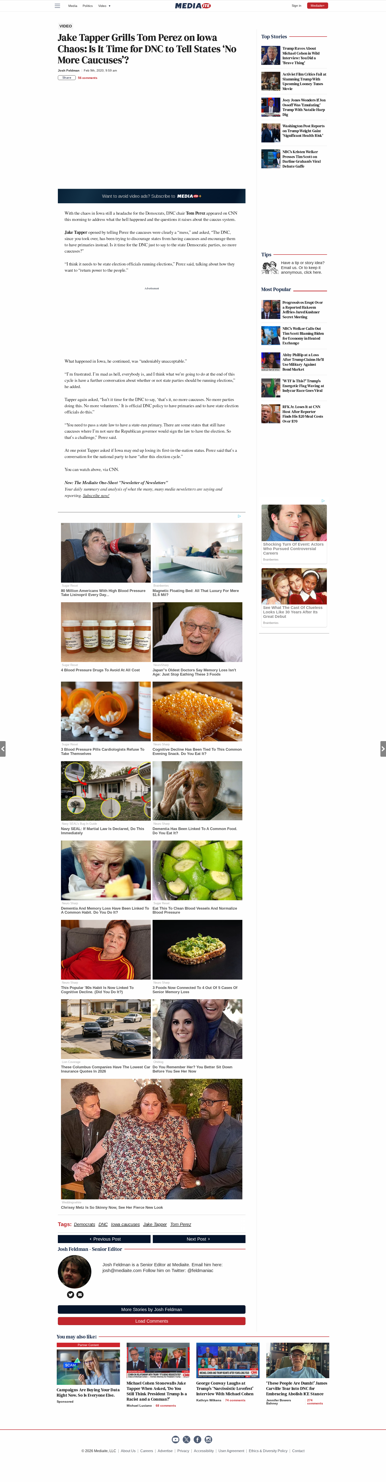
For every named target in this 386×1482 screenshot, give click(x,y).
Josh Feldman (69, 70)
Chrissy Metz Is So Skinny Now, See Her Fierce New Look (112, 1207)
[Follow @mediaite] (186, 1439)
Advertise (165, 1451)
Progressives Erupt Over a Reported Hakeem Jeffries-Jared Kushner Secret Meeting (303, 310)
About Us (128, 1451)
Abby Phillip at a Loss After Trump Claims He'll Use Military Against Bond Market (303, 362)
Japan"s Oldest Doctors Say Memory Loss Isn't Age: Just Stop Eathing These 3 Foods (194, 672)
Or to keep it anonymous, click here (301, 270)
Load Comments (151, 1321)
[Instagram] (208, 1439)
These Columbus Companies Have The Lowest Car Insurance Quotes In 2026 (105, 1069)
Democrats (84, 1224)
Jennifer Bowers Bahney (278, 1401)
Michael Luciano (139, 1405)
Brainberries (161, 585)
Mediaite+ (318, 5)
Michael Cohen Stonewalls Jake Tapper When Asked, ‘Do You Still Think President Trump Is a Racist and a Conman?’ (157, 1391)
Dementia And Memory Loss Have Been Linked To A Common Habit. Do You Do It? (105, 910)
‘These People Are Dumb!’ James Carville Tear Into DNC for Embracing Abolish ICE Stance (296, 1388)
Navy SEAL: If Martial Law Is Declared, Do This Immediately (102, 831)
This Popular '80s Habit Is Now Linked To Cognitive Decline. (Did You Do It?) (97, 990)
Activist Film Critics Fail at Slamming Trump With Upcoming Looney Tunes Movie (304, 81)
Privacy (183, 1451)
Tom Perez (180, 1224)
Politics (88, 6)
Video (104, 6)
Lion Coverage (71, 1062)
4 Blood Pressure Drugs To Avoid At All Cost (100, 670)
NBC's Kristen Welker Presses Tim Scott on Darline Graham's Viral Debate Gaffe (302, 159)
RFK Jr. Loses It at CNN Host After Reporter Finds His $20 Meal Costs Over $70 (303, 414)
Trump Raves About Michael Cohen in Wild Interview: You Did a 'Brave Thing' (301, 55)
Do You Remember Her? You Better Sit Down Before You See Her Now (192, 1069)
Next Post (383, 749)
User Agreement (231, 1451)
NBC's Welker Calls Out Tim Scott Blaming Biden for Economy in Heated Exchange (303, 336)
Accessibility (204, 1451)
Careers (146, 1451)
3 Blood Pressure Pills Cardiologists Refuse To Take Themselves (102, 751)
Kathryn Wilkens (208, 1400)
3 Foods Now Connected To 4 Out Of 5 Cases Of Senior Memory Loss (195, 990)
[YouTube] (175, 1439)
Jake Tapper (155, 1224)
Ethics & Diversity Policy (268, 1451)
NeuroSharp (161, 665)
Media (72, 6)
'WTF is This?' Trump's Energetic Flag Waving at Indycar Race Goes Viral (303, 385)
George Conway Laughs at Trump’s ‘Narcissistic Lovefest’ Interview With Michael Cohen (225, 1388)
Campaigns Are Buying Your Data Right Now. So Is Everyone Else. (88, 1392)
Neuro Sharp (161, 744)
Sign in (296, 5)
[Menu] (60, 5)
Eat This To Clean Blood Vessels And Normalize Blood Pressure (195, 910)
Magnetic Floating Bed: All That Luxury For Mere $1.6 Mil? (196, 593)
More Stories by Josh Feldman (151, 1309)
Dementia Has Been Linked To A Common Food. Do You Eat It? (195, 831)
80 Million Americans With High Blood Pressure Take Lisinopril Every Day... (103, 593)
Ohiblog (158, 1062)
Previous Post (3, 749)
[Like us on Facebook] (197, 1439)
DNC (103, 1224)
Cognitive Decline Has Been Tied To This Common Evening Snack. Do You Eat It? (197, 751)
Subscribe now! (96, 495)
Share (66, 77)
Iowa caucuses (125, 1224)
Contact (298, 1451)
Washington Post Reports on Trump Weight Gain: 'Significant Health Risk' (304, 130)
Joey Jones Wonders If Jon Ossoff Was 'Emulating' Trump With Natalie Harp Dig (304, 107)
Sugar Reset (70, 585)
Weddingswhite (71, 1202)
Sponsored (65, 1401)
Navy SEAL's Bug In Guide (79, 823)
